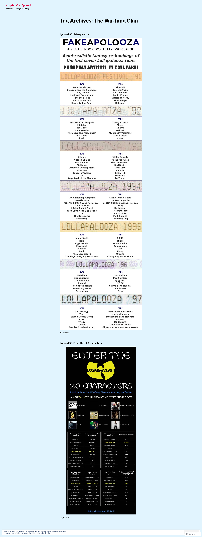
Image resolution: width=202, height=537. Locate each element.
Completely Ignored (18, 5)
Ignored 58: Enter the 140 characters (81, 343)
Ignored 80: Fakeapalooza (74, 34)
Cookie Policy (46, 533)
